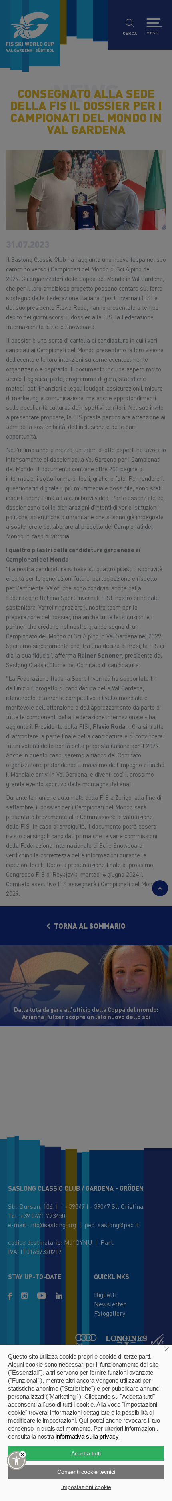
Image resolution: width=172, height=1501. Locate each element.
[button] (16, 1460)
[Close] (22, 1454)
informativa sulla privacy (87, 1436)
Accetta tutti (86, 1453)
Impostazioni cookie (86, 1487)
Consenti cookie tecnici (86, 1472)
